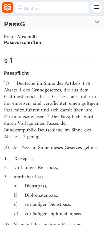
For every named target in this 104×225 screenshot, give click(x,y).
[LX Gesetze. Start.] (7, 7)
